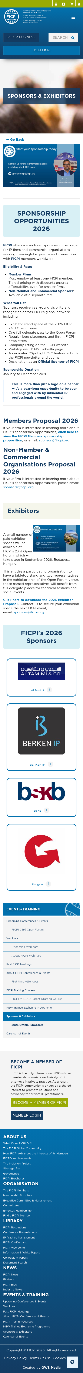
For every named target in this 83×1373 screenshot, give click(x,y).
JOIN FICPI (41, 50)
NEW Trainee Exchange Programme (29, 1007)
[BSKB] (41, 795)
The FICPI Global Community (22, 1148)
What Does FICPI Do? (17, 1143)
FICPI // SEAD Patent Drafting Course (36, 998)
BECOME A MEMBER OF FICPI (39, 1103)
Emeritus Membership (17, 1210)
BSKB (37, 810)
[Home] (29, 16)
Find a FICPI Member (17, 1215)
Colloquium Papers (15, 1257)
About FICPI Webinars (26, 955)
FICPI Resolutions (14, 1227)
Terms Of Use (40, 1358)
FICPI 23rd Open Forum (27, 929)
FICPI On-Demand (15, 1242)
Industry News (12, 1289)
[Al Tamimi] (41, 675)
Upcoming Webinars (24, 946)
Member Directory (64, 3)
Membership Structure (17, 1195)
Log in (79, 3)
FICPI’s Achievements (17, 1158)
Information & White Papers (21, 1252)
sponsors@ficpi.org (54, 440)
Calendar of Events (18, 1033)
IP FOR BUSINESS (21, 37)
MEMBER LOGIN (27, 1115)
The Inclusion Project (17, 1163)
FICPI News (10, 1274)
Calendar (56, 3)
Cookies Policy (64, 1358)
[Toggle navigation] (73, 17)
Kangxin (37, 884)
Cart (71, 3)
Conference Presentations (20, 1232)
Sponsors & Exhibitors (20, 1016)
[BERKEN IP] (41, 734)
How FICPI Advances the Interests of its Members (35, 1153)
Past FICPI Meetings (18, 964)
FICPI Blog (10, 1284)
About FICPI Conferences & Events (28, 973)
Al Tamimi (37, 690)
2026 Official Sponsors (27, 1025)
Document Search (15, 1262)
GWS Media (51, 1368)
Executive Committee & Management (27, 1200)
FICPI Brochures (13, 1178)
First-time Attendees (24, 981)
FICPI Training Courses (20, 990)
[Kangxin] (41, 854)
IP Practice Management (19, 1237)
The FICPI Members (16, 1190)
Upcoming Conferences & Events (27, 921)
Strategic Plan (12, 1168)
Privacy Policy (15, 1358)
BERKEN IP (37, 764)
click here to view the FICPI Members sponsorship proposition (41, 436)
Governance (11, 1173)
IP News (8, 1279)
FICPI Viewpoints (14, 1247)
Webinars (12, 938)
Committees (11, 1205)
